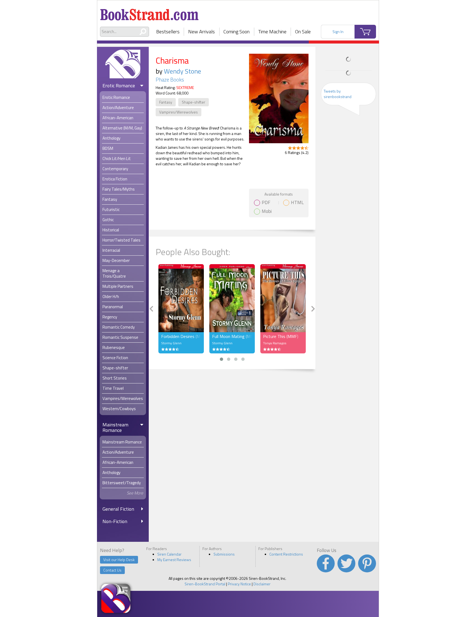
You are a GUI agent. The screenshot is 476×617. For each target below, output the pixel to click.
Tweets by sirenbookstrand (337, 93)
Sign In (338, 31)
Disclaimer (262, 584)
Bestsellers (168, 31)
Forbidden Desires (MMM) (181, 336)
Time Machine (272, 31)
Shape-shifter (193, 102)
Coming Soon (236, 31)
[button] (221, 359)
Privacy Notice (239, 584)
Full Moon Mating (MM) (232, 336)
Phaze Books (170, 79)
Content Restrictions (286, 554)
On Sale (303, 31)
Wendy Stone (182, 71)
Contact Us (112, 570)
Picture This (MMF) (280, 336)
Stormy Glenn (171, 343)
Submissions (224, 554)
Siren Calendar (169, 554)
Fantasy (165, 102)
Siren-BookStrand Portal (205, 584)
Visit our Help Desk (119, 559)
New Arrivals (201, 31)
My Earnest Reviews (174, 559)
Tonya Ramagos (274, 343)
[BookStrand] (149, 12)
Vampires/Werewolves (178, 112)
